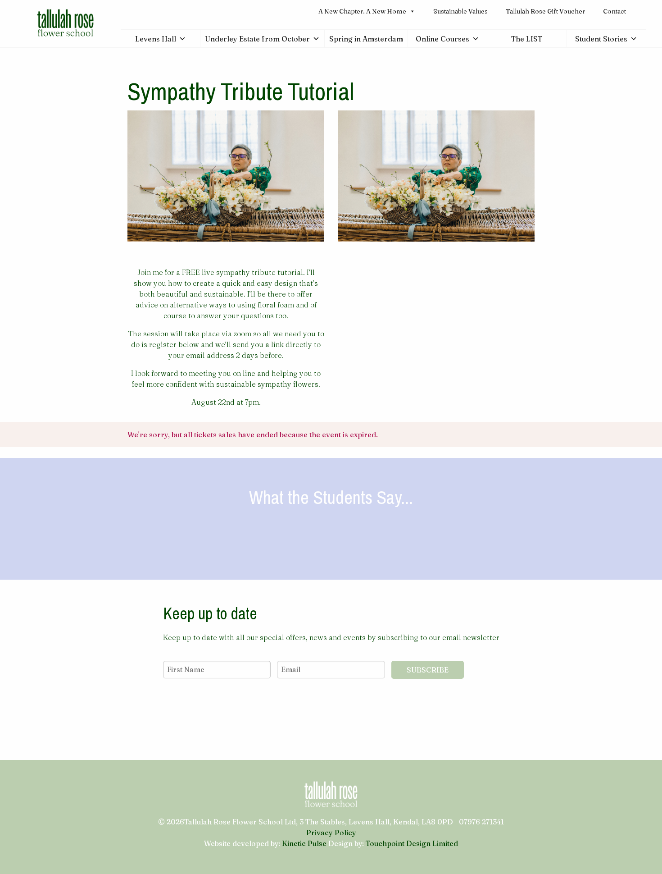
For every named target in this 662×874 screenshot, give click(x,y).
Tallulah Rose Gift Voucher (545, 11)
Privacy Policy (331, 832)
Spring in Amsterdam (366, 38)
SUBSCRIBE (428, 669)
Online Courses (442, 38)
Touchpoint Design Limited (412, 843)
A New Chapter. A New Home (362, 11)
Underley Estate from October (257, 38)
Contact (614, 11)
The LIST (526, 38)
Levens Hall (155, 38)
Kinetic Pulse (304, 843)
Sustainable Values (460, 11)
